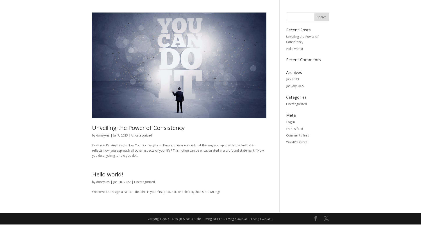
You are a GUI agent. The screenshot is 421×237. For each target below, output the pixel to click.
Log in (290, 122)
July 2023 (292, 79)
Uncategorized (141, 135)
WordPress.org (296, 142)
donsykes (103, 135)
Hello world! (107, 174)
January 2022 (295, 86)
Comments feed (297, 135)
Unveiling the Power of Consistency (138, 128)
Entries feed (294, 129)
